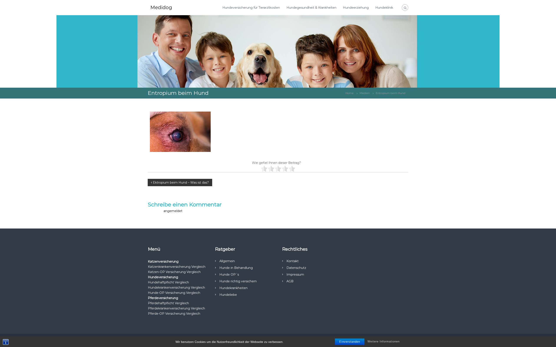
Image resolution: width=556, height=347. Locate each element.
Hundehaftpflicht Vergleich (168, 282)
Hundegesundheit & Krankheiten (311, 8)
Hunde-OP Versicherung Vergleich (174, 293)
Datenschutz (296, 268)
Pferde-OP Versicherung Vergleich (174, 314)
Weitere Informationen (383, 341)
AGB (289, 281)
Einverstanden (349, 341)
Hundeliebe (228, 295)
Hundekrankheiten (233, 288)
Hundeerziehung (356, 8)
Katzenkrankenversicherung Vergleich (176, 267)
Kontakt (292, 261)
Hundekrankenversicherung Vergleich (176, 287)
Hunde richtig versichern (238, 281)
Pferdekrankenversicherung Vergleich (176, 308)
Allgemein (227, 261)
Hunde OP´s (229, 274)
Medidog (161, 7)
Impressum (295, 274)
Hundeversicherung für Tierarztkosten (251, 8)
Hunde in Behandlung (236, 268)
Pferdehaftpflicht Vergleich (168, 303)
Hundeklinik (384, 8)
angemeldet (173, 211)
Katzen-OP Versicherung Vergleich (174, 272)
